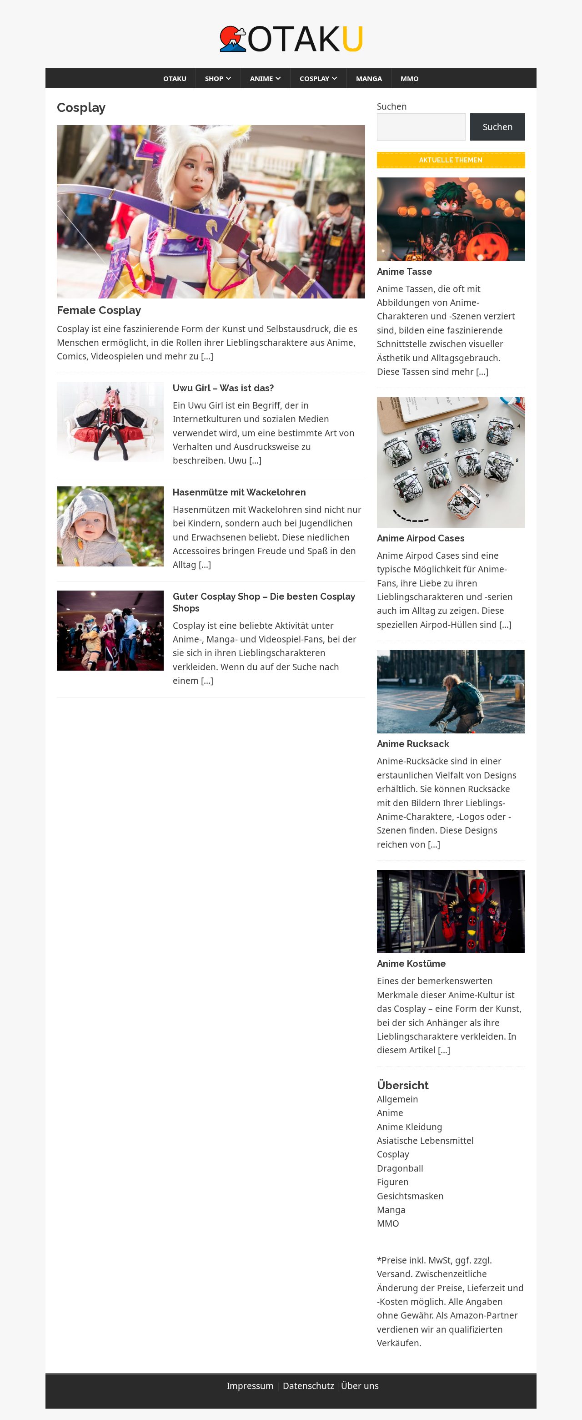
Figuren (393, 1182)
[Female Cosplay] (211, 292)
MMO (410, 78)
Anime (261, 78)
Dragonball (400, 1168)
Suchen (392, 106)
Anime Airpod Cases (421, 538)
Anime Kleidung (409, 1127)
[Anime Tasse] (451, 254)
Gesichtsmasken (410, 1196)
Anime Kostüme (411, 963)
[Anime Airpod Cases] (451, 520)
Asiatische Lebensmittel (425, 1141)
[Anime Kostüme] (451, 946)
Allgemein (397, 1099)
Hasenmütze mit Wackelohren (239, 492)
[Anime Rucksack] (451, 727)
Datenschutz (308, 1386)
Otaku (174, 78)
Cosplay (314, 78)
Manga (369, 78)
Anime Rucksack (413, 743)
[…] (207, 356)
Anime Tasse (404, 271)
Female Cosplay (99, 310)
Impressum (250, 1386)
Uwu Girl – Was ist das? (223, 388)
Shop (214, 78)
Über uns (360, 1386)
